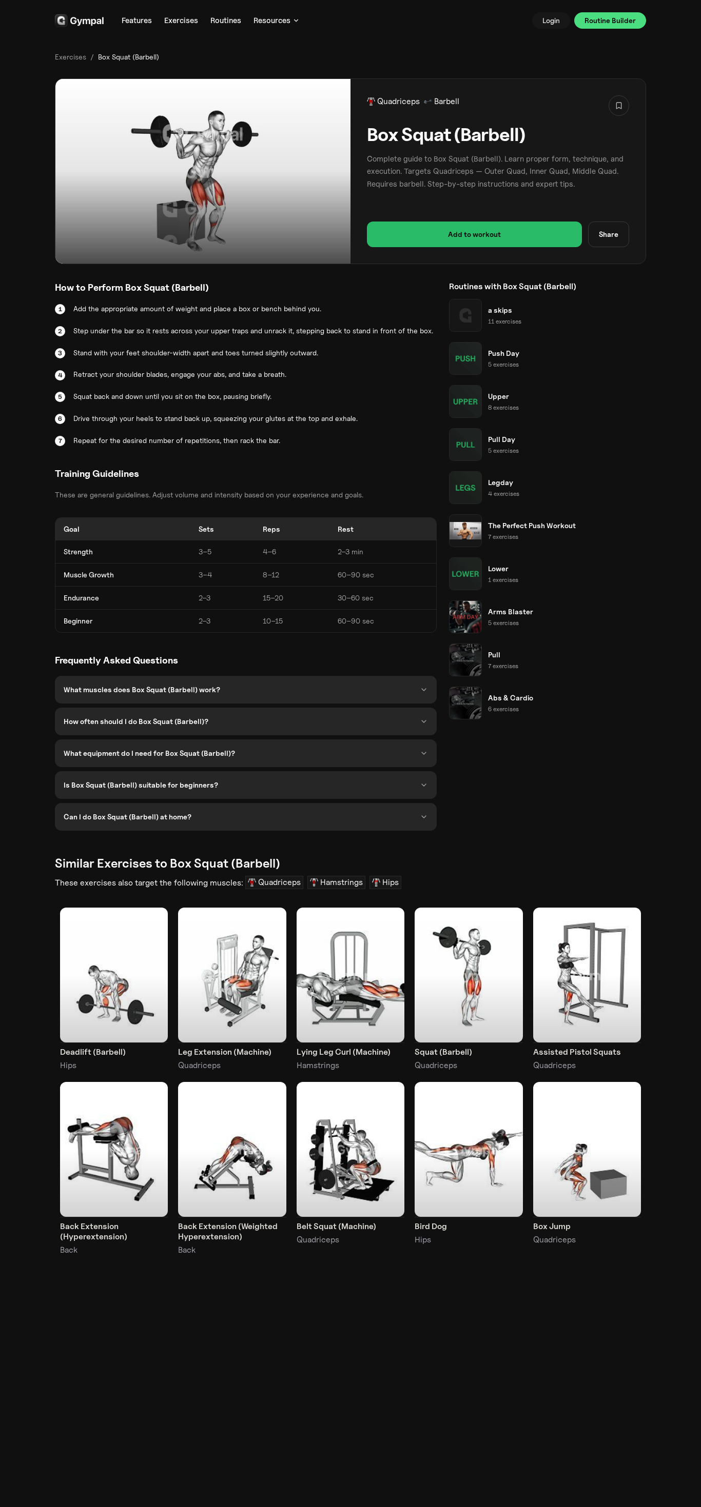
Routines (225, 20)
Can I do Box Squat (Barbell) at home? (127, 816)
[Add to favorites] (619, 105)
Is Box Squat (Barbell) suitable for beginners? (141, 784)
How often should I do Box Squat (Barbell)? (136, 721)
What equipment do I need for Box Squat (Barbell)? (149, 753)
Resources (272, 20)
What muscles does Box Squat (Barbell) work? (142, 689)
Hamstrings (341, 882)
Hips (390, 882)
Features (137, 20)
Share (608, 234)
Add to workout (474, 234)
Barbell (446, 101)
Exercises (181, 20)
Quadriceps (398, 101)
